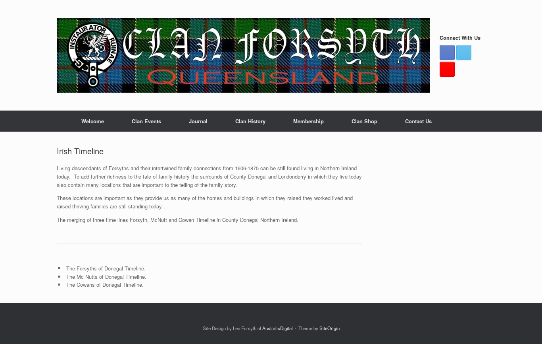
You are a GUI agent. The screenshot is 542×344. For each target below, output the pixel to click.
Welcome (92, 121)
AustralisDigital (277, 328)
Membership (308, 121)
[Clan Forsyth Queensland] (243, 55)
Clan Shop (364, 121)
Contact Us (418, 121)
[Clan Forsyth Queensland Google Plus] (447, 69)
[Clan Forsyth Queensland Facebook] (447, 52)
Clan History (250, 121)
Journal (198, 121)
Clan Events (146, 121)
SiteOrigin (329, 328)
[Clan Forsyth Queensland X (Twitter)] (463, 52)
